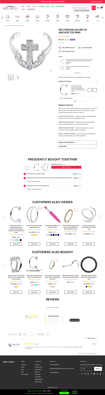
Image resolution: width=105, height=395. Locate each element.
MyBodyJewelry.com (52, 387)
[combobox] (29, 334)
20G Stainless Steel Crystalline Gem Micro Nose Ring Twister (70, 276)
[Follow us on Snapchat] (100, 373)
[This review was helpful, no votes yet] (92, 353)
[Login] (98, 8)
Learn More (68, 63)
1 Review (67, 36)
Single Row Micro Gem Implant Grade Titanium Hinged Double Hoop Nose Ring (16, 277)
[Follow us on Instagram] (88, 373)
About (23, 367)
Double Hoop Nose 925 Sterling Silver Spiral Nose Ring (89, 227)
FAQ (22, 369)
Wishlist (37, 364)
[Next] (102, 17)
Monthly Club (38, 367)
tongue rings (82, 10)
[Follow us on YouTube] (94, 373)
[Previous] (2, 17)
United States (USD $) (96, 1)
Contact (23, 364)
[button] (4, 217)
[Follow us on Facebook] (81, 373)
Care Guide (38, 377)
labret (78, 10)
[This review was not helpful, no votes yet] (95, 353)
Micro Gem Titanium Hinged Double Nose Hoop (34, 226)
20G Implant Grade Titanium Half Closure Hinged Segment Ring (89, 277)
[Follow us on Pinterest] (91, 373)
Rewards (37, 372)
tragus (87, 10)
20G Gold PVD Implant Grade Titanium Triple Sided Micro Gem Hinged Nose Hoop (71, 227)
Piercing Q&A (24, 374)
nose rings (84, 9)
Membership (38, 369)
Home (4, 25)
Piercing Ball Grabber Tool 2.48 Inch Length (52, 226)
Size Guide (38, 374)
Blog (22, 372)
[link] (11, 240)
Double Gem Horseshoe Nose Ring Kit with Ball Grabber (34, 276)
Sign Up (98, 369)
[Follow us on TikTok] (97, 373)
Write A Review (74, 320)
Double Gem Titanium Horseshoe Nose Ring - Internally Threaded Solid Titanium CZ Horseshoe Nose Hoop (16, 229)
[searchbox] (13, 334)
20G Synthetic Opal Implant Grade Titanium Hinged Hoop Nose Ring (52, 277)
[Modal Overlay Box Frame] (52, 392)
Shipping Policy (39, 379)
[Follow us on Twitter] (85, 373)
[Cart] (101, 8)
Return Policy (38, 381)
